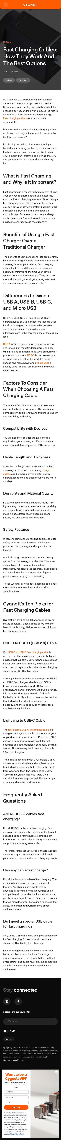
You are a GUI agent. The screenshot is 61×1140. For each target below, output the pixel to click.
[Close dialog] (56, 1072)
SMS (12, 1031)
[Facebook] (18, 1001)
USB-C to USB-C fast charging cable (28, 652)
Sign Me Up (16, 1107)
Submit (9, 1039)
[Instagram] (7, 1001)
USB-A (6, 344)
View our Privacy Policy (12, 1059)
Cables (9, 80)
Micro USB (43, 363)
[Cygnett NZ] (31, 5)
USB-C (31, 355)
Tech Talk (23, 80)
